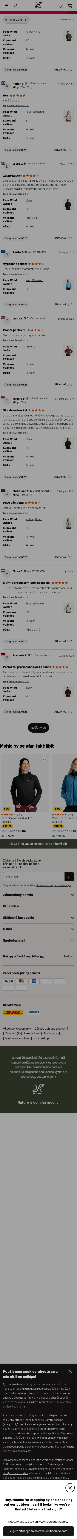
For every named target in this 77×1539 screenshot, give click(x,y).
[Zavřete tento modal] (70, 1488)
